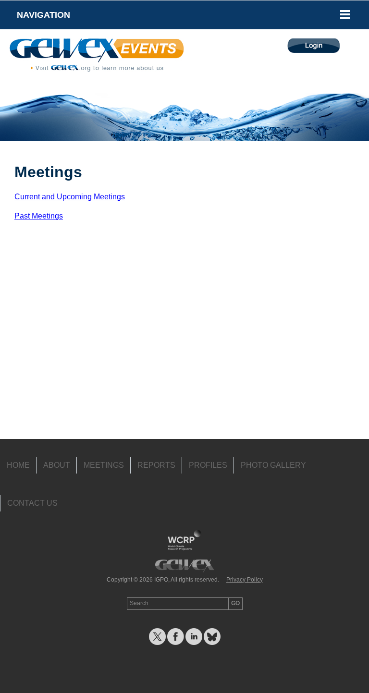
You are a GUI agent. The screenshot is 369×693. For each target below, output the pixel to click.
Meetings (104, 465)
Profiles (208, 465)
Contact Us (32, 503)
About (56, 465)
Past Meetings (38, 216)
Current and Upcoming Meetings (69, 197)
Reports (156, 465)
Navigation (43, 15)
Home (18, 465)
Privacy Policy (244, 579)
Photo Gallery (273, 465)
